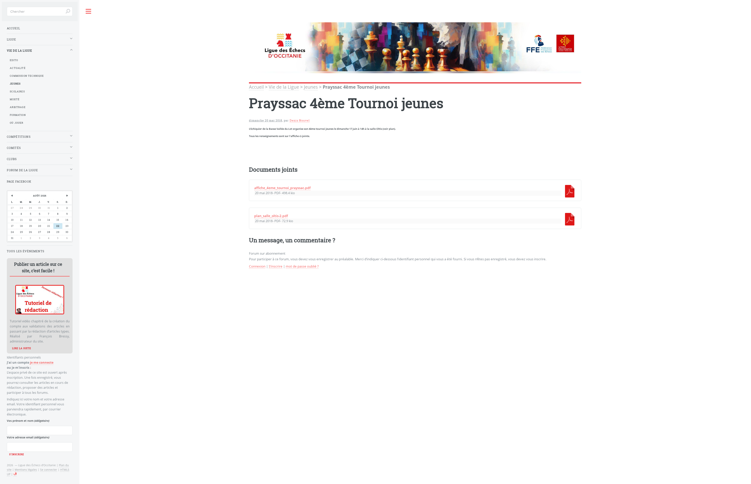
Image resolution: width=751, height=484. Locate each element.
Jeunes (311, 87)
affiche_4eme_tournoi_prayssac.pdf (282, 187)
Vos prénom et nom (28, 421)
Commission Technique (27, 75)
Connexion (257, 266)
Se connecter (48, 469)
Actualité (18, 67)
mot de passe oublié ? (302, 266)
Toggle (88, 11)
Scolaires (17, 91)
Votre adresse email (28, 437)
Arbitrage (18, 107)
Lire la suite (21, 348)
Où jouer (16, 122)
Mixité (15, 99)
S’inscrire (275, 266)
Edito (14, 60)
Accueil (256, 87)
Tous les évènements (25, 251)
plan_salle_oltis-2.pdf (271, 215)
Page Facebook (19, 181)
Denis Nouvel (300, 120)
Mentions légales (26, 469)
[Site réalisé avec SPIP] (15, 474)
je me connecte (41, 362)
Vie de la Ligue (284, 87)
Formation (18, 114)
